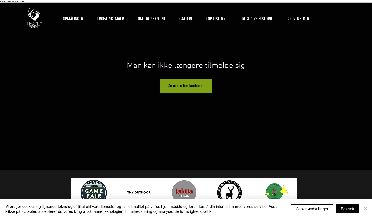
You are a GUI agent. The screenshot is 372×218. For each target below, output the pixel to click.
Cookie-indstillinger (312, 208)
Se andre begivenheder (186, 85)
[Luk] (365, 209)
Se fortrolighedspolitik (192, 211)
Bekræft (347, 208)
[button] (110, 19)
